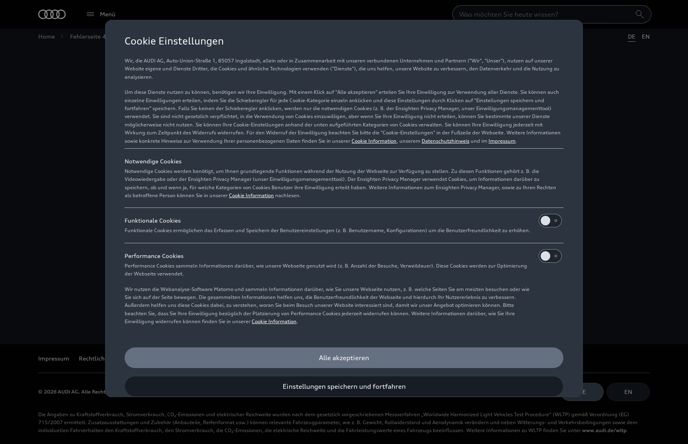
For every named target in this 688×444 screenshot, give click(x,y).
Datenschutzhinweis (445, 141)
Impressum (502, 141)
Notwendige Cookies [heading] (153, 161)
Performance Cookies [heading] (154, 255)
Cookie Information (374, 141)
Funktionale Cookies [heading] (153, 220)
